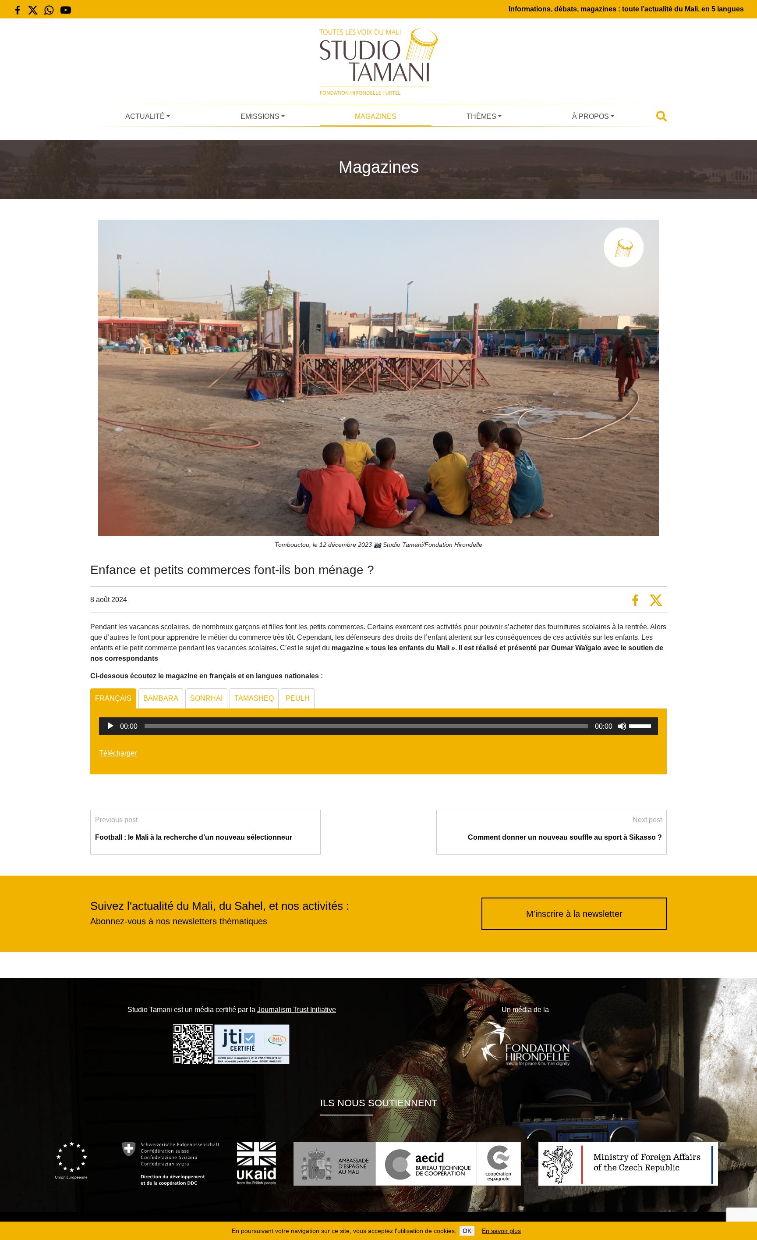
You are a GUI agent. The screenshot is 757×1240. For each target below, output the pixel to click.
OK (467, 1230)
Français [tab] (113, 698)
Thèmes (481, 116)
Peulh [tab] (298, 698)
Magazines (375, 116)
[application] (378, 726)
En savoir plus (501, 1230)
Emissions (260, 116)
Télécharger (118, 753)
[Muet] (622, 726)
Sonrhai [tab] (206, 698)
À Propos (590, 116)
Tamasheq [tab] (254, 698)
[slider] (641, 725)
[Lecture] (110, 726)
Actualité (145, 116)
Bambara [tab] (160, 698)
